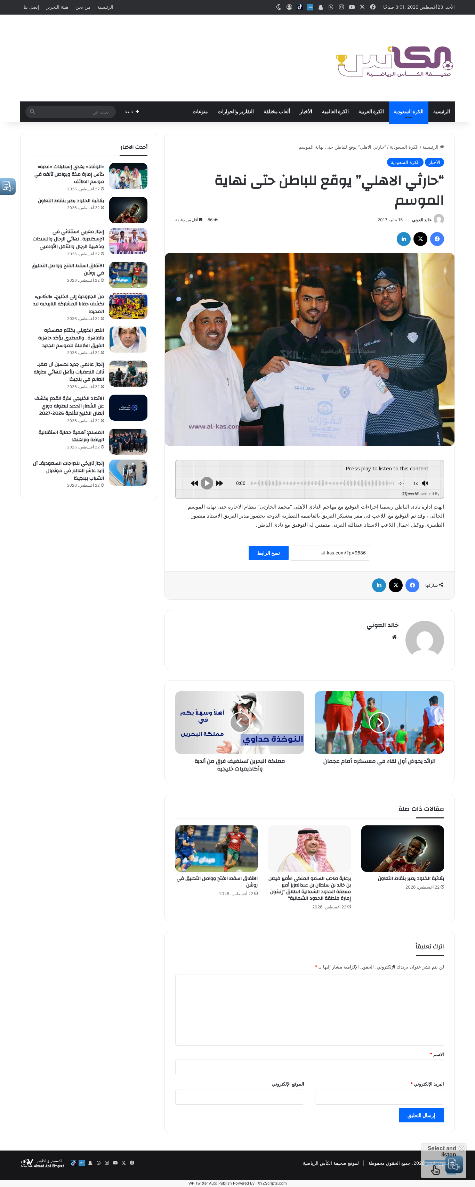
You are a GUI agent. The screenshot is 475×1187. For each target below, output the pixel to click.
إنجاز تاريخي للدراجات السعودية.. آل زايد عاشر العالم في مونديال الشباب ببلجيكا (68, 471)
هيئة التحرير (57, 7)
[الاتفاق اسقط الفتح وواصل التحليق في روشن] (216, 848)
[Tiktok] (300, 7)
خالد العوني (422, 219)
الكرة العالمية (335, 111)
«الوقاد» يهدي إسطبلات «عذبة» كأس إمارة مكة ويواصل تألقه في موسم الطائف (69, 174)
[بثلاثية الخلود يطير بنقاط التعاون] (402, 848)
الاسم (437, 1054)
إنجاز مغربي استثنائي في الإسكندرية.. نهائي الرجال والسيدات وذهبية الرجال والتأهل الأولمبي (68, 239)
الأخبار (306, 111)
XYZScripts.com (272, 1183)
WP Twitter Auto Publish (210, 1183)
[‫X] (420, 239)
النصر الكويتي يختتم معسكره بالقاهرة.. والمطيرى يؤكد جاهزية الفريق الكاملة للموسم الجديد (71, 338)
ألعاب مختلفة (277, 111)
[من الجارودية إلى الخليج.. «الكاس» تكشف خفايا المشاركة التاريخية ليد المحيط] (128, 306)
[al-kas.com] (394, 58)
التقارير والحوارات (236, 111)
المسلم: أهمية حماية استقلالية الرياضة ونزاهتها (71, 436)
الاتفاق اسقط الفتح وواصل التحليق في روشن (217, 882)
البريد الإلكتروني (427, 1084)
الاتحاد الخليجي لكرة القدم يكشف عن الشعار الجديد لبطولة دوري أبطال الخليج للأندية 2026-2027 (69, 406)
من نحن (82, 7)
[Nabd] (310, 7)
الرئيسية (105, 7)
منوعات (200, 111)
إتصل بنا (31, 7)
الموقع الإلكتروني (288, 1084)
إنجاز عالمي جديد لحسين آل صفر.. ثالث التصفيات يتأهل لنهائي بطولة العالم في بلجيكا (69, 372)
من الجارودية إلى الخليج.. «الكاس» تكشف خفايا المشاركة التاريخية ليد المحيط (68, 304)
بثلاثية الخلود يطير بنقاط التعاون (411, 878)
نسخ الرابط (268, 553)
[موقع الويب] (394, 637)
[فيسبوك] (437, 239)
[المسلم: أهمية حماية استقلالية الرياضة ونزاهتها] (128, 442)
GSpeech (409, 493)
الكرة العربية (371, 111)
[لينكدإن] (404, 239)
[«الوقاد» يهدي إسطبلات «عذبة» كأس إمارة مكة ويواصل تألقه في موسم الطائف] (128, 176)
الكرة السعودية (409, 111)
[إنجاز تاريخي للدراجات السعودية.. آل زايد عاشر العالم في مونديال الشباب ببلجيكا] (128, 473)
